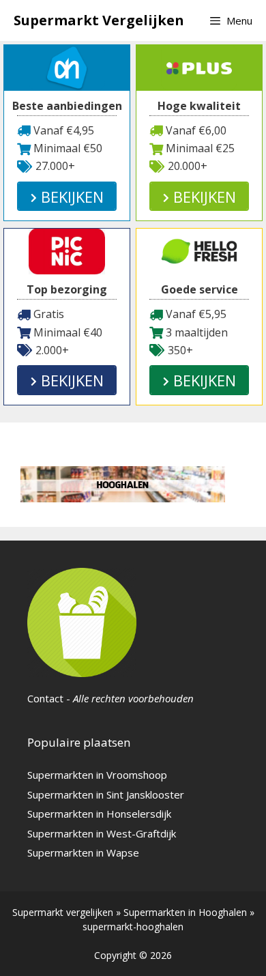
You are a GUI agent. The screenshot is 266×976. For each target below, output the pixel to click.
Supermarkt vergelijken (62, 912)
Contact (45, 698)
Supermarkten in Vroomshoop (97, 774)
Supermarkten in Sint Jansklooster (105, 794)
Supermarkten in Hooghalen (185, 912)
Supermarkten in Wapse (83, 852)
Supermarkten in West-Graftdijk (101, 833)
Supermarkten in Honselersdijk (99, 813)
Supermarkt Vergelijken (99, 20)
